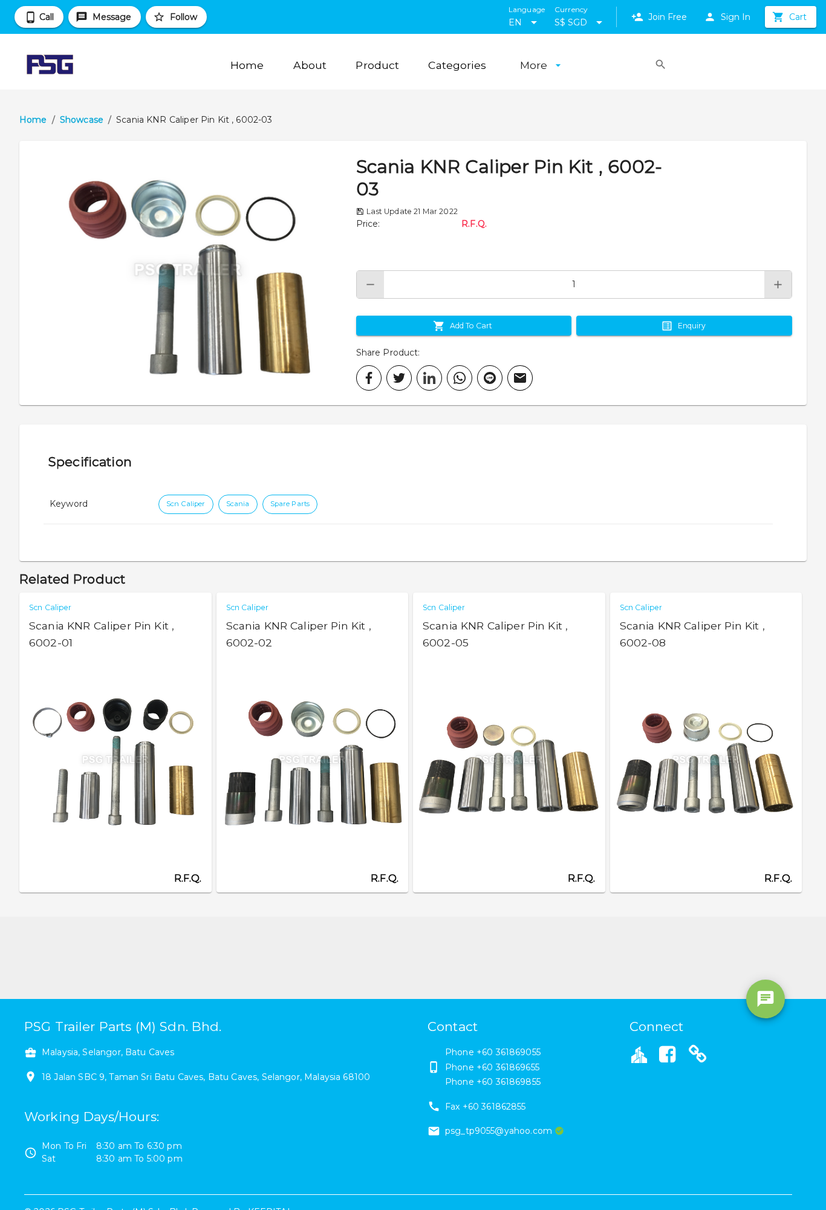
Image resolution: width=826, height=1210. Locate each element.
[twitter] (399, 378)
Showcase (81, 119)
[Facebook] (667, 1055)
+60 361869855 (508, 1081)
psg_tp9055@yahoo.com (498, 1130)
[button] (188, 273)
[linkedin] (429, 378)
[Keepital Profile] (639, 1054)
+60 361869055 (508, 1052)
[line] (489, 378)
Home (33, 119)
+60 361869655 (507, 1067)
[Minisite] (697, 1055)
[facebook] (369, 378)
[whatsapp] (459, 378)
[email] (520, 378)
